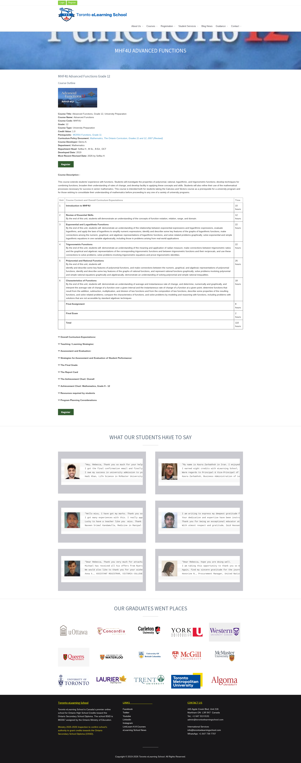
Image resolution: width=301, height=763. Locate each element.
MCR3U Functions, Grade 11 (87, 135)
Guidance (221, 26)
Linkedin (127, 719)
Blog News (207, 26)
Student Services (187, 26)
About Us (136, 26)
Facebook (128, 709)
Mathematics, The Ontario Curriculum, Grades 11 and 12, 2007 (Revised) (126, 138)
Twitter (126, 712)
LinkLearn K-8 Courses (134, 726)
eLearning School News (134, 730)
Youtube (127, 716)
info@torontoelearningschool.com (204, 730)
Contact (235, 26)
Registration (167, 26)
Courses (150, 26)
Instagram (128, 723)
